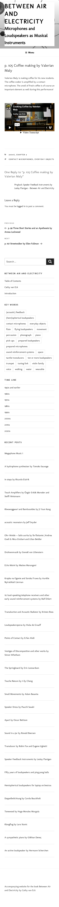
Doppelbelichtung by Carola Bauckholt (23, 798)
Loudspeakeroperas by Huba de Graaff (23, 625)
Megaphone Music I (14, 453)
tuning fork (23, 363)
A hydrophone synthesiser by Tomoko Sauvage (26, 466)
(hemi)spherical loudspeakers (20, 318)
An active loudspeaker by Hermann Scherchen (26, 850)
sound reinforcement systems (20, 352)
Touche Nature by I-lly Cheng (19, 681)
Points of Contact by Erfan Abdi (19, 638)
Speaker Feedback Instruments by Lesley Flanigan (28, 759)
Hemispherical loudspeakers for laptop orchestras (28, 785)
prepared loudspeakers (29, 340)
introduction (10, 293)
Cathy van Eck (11, 287)
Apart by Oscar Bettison (16, 720)
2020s (7, 431)
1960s (7, 393)
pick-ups (10, 340)
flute (8, 329)
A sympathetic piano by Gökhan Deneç (23, 837)
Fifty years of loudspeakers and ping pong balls (27, 772)
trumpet (10, 363)
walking (18, 369)
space (40, 352)
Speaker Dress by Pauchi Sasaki (19, 707)
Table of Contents (13, 281)
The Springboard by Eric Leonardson (22, 668)
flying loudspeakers (24, 329)
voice (8, 369)
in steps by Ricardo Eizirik (17, 479)
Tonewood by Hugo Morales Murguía (22, 811)
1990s (7, 412)
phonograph (25, 335)
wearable (40, 369)
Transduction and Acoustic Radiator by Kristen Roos (29, 612)
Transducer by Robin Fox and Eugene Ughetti (26, 746)
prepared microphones (17, 346)
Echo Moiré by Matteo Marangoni (20, 565)
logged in (21, 206)
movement (42, 329)
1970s (7, 400)
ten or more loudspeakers (40, 357)
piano (38, 335)
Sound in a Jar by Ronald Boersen (20, 733)
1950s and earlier (12, 387)
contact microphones (21, 159)
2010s (7, 424)
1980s (7, 406)
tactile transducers (15, 357)
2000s (12, 155)
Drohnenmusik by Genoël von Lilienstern (24, 552)
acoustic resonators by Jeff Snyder (21, 522)
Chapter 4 (21, 155)
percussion (11, 335)
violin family (38, 363)
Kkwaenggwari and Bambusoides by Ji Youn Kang (28, 509)
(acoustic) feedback (15, 312)
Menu (31, 52)
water (29, 369)
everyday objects (44, 159)
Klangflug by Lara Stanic (16, 824)
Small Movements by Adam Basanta (21, 694)
